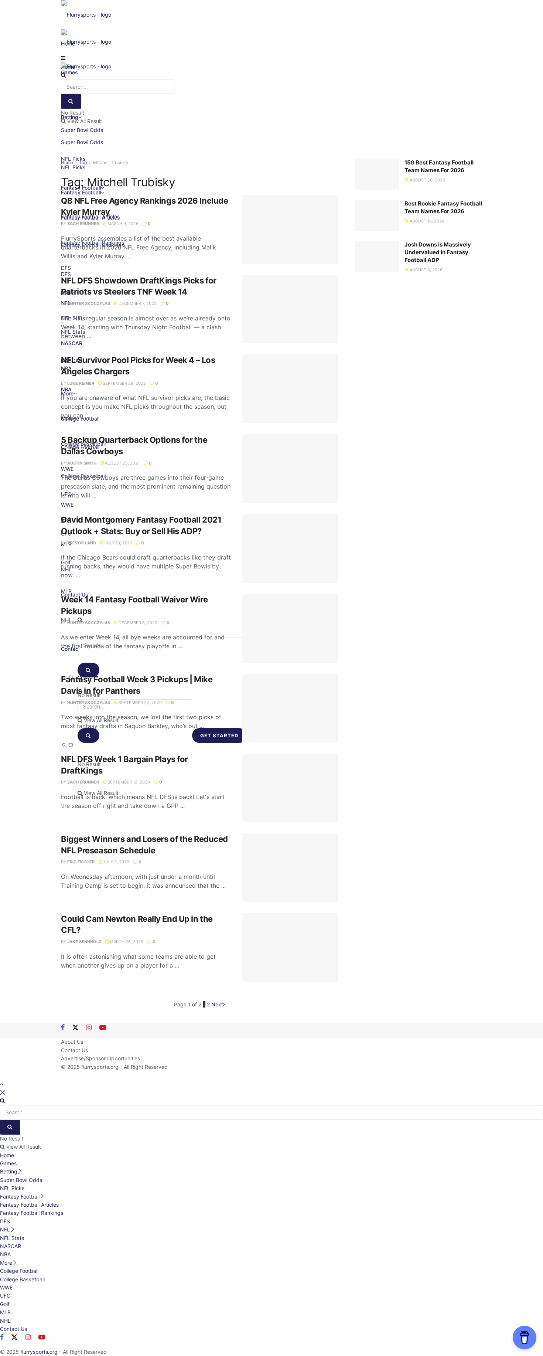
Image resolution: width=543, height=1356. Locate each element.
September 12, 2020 (128, 782)
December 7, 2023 (137, 303)
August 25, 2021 (122, 463)
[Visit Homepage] (86, 14)
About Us (72, 1042)
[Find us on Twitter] (75, 1027)
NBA (5, 1254)
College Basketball (22, 1279)
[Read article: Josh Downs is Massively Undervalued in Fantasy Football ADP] (377, 256)
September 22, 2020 (139, 702)
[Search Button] (63, 75)
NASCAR (10, 1246)
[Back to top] (1, 1084)
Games (8, 1163)
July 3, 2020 (115, 861)
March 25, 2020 (126, 941)
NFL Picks (12, 1188)
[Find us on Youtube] (102, 1027)
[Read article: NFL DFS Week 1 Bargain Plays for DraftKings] (290, 788)
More (6, 1263)
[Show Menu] (63, 58)
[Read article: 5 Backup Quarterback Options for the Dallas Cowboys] (290, 468)
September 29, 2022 (124, 383)
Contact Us (74, 1050)
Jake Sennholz (84, 941)
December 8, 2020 (137, 622)
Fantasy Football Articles (29, 1205)
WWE (6, 1287)
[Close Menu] (2, 1092)
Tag (83, 162)
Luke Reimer (80, 383)
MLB (5, 1312)
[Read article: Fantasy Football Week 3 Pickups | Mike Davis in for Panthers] (290, 708)
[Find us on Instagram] (89, 1027)
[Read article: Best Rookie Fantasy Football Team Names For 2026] (377, 215)
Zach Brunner (83, 223)
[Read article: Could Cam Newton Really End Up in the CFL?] (290, 947)
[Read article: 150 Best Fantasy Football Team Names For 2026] (377, 174)
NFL (5, 1229)
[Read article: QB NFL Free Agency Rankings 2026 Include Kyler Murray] (290, 229)
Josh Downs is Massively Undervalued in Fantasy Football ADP (437, 252)
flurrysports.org (100, 1067)
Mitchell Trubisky (111, 162)
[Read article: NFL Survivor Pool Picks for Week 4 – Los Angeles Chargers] (290, 388)
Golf (5, 1304)
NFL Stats (12, 1238)
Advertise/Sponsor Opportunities (100, 1058)
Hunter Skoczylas (88, 303)
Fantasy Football (20, 1196)
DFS (5, 1221)
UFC (5, 1295)
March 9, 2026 (122, 223)
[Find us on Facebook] (63, 1027)
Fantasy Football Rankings (31, 1213)
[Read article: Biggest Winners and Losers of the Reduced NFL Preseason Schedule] (290, 867)
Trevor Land (81, 543)
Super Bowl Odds (82, 142)
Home (67, 162)
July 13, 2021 (117, 543)
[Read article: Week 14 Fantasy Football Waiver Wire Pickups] (290, 628)
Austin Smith (81, 463)
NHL (5, 1321)
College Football (19, 1271)
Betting (8, 1171)
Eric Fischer (81, 861)
